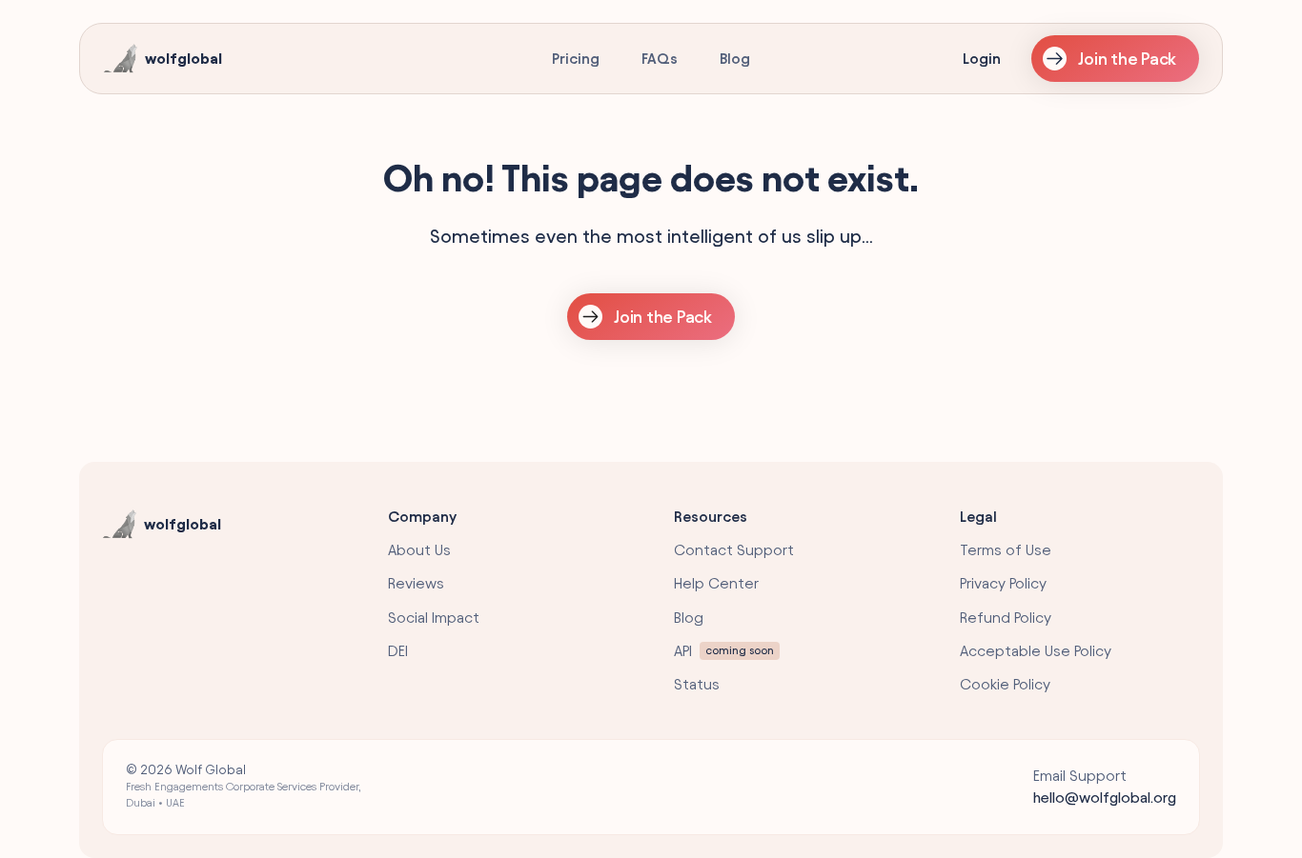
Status (697, 684)
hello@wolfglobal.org (1104, 797)
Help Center (716, 583)
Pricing (576, 58)
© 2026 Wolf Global (243, 785)
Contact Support (734, 550)
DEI (398, 651)
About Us (419, 550)
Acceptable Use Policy (1035, 651)
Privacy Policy (1003, 583)
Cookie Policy (1005, 684)
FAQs (659, 58)
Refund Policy (1005, 617)
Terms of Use (1005, 550)
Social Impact (433, 617)
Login (982, 58)
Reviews (416, 583)
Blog (735, 58)
